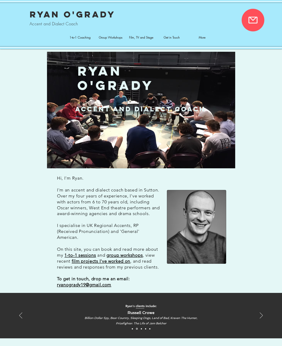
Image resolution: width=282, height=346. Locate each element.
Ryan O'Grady (73, 14)
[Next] (261, 315)
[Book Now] (253, 20)
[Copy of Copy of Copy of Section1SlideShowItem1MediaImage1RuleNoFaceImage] (137, 329)
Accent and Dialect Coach (54, 24)
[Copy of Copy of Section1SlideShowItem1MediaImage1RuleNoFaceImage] (132, 328)
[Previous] (20, 315)
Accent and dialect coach (140, 109)
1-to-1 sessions (80, 255)
